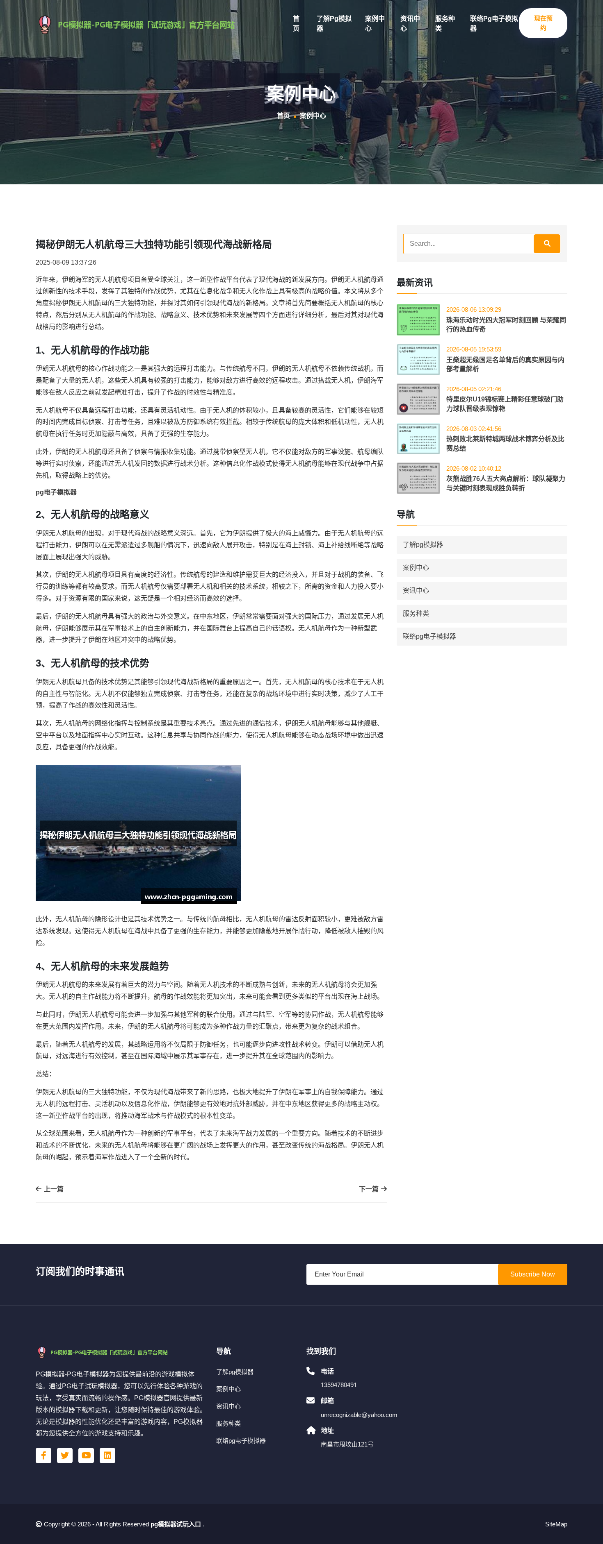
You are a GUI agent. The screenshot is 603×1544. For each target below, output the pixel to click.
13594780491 (339, 1384)
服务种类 (445, 23)
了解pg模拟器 (334, 23)
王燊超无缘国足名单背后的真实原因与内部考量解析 (505, 364)
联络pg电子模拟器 (494, 23)
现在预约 (543, 23)
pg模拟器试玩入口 (176, 1524)
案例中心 (375, 23)
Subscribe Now (532, 1274)
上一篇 (53, 1189)
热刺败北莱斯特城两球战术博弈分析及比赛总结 (505, 443)
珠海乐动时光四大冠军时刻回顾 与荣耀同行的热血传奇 (506, 325)
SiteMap (556, 1524)
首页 (296, 23)
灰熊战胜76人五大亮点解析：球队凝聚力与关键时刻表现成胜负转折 (505, 483)
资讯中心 (410, 23)
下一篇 (369, 1189)
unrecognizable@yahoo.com (359, 1414)
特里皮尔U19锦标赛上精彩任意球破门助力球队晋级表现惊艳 (505, 404)
